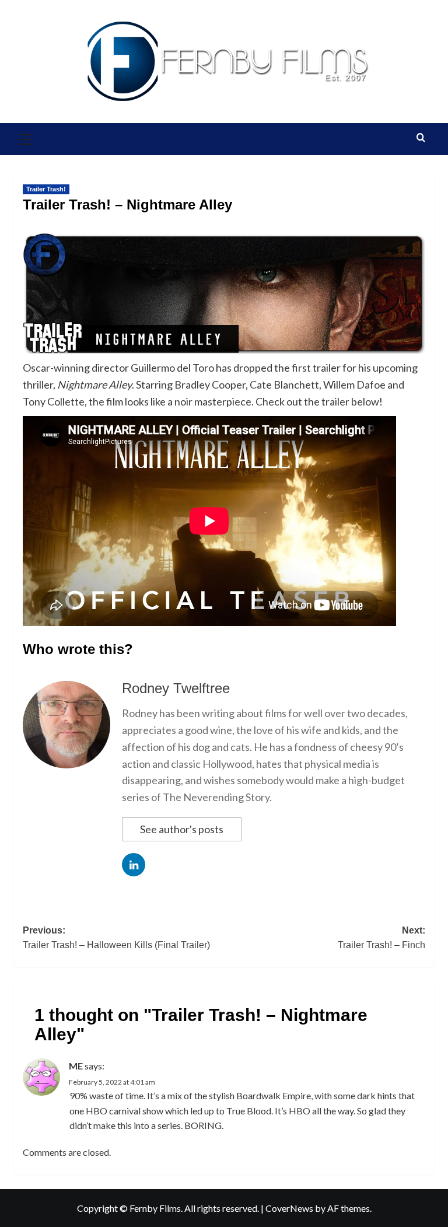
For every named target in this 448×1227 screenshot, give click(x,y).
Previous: (116, 937)
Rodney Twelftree (176, 688)
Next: (381, 937)
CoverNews (289, 1208)
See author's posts (181, 829)
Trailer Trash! (46, 189)
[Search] (421, 138)
